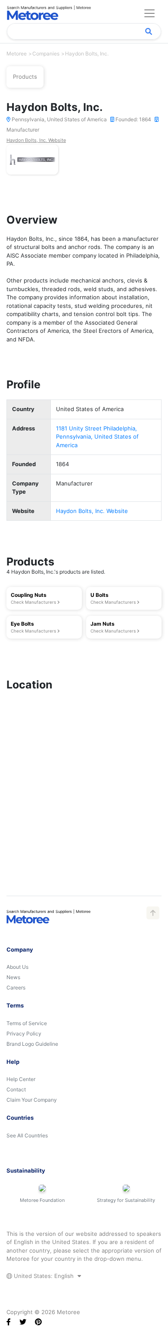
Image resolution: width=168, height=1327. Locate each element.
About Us (17, 967)
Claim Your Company (31, 1100)
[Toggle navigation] (149, 13)
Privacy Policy (23, 1033)
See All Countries (27, 1135)
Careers (15, 987)
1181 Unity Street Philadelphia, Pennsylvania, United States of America (97, 436)
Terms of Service (26, 1023)
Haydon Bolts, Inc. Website (36, 140)
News (13, 977)
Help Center (20, 1079)
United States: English (43, 1275)
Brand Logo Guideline (32, 1044)
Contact (16, 1089)
